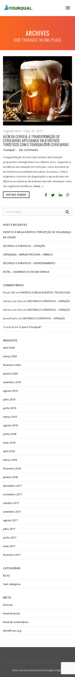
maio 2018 (9, 442)
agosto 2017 (10, 520)
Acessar (8, 605)
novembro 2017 (12, 494)
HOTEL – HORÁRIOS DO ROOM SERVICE (26, 272)
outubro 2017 (11, 503)
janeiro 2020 (10, 373)
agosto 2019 (10, 391)
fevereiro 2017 (12, 555)
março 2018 (10, 460)
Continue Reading (16, 194)
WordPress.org (12, 630)
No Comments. (29, 150)
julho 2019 (9, 399)
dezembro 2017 (12, 486)
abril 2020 (9, 347)
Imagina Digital (54, 670)
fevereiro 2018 (12, 468)
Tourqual (9, 150)
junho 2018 (9, 434)
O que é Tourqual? (30, 327)
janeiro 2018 (10, 477)
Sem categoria (11, 584)
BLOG (6, 575)
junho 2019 (9, 408)
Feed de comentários (16, 622)
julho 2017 (9, 529)
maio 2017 (9, 546)
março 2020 (10, 356)
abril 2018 (9, 451)
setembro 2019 (12, 382)
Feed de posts (11, 613)
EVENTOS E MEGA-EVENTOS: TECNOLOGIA (45, 292)
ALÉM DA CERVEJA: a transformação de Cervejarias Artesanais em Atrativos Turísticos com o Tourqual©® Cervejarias (36, 140)
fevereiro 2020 (12, 365)
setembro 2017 (12, 511)
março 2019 (10, 416)
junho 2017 (9, 537)
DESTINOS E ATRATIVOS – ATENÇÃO (24, 246)
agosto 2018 (10, 425)
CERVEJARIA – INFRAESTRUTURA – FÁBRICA (28, 254)
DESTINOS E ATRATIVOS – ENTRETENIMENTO (29, 263)
